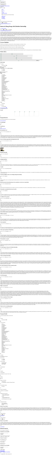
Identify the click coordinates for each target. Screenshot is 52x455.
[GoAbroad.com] (2, 0)
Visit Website (2, 23)
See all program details (3, 107)
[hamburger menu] (4, 7)
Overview (4, 16)
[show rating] (1, 143)
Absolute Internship (4, 13)
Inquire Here (6, 23)
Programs (4, 18)
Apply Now (9, 23)
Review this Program (3, 120)
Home (3, 9)
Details (4, 17)
